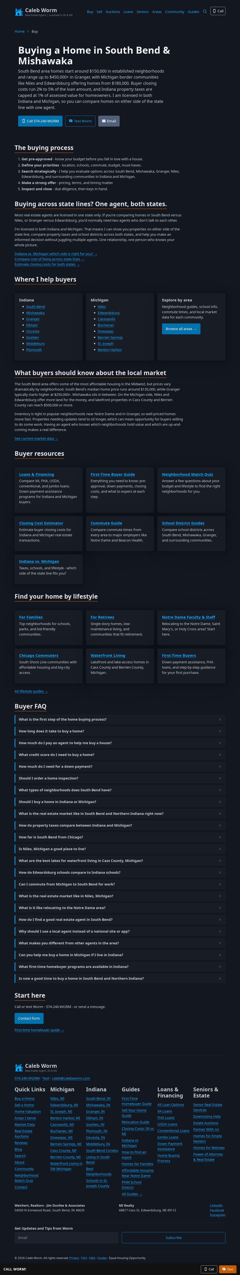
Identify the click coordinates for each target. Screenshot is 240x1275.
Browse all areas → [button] (181, 328)
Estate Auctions (205, 1123)
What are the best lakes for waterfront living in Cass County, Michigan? (81, 860)
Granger (33, 319)
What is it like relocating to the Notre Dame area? (62, 908)
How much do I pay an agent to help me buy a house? (65, 743)
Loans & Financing (36, 474)
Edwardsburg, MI (64, 1105)
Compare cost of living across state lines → (50, 259)
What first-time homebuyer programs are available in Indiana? (74, 966)
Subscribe (174, 1237)
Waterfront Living (108, 655)
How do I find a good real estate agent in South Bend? (66, 919)
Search (20, 1155)
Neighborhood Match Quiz (187, 474)
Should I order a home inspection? (48, 778)
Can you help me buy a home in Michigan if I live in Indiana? (71, 955)
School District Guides (183, 523)
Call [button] (211, 1269)
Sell (99, 11)
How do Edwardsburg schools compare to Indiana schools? (70, 872)
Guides (193, 11)
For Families (31, 617)
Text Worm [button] (83, 121)
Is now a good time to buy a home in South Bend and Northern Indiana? (81, 978)
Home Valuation (28, 1111)
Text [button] (230, 1269)
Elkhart (32, 325)
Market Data (25, 1124)
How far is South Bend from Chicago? (51, 837)
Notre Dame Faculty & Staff (188, 617)
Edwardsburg (108, 312)
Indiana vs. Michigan (39, 561)
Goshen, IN (95, 1124)
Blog (18, 1149)
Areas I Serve (25, 1118)
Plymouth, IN (96, 1131)
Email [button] (111, 121)
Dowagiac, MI (61, 1137)
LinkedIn (216, 1205)
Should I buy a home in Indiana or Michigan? (57, 802)
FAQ (84, 1258)
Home (20, 31)
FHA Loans (166, 1117)
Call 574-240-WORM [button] (43, 121)
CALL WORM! (15, 1269)
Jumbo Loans (168, 1137)
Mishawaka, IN (98, 1105)
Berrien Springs (110, 337)
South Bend (35, 306)
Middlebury (35, 343)
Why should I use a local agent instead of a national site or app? (74, 931)
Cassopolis (106, 319)
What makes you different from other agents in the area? (69, 943)
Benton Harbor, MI (65, 1118)
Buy (90, 11)
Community (174, 11)
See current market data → (36, 438)
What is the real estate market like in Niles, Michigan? (66, 896)
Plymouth (34, 349)
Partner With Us (206, 1129)
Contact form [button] (29, 1018)
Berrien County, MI (65, 1157)
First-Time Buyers (179, 655)
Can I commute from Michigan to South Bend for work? (67, 884)
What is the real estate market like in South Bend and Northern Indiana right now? (91, 813)
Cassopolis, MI (62, 1124)
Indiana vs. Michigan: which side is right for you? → (56, 253)
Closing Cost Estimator (41, 523)
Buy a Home (24, 1098)
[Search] (205, 11)
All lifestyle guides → (31, 691)
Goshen (32, 337)
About (19, 1162)
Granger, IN (95, 1111)
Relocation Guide (135, 1122)
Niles (102, 306)
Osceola (32, 331)
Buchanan (106, 325)
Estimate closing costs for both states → (47, 264)
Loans (128, 11)
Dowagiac (106, 331)
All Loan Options (170, 1104)
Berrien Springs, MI (66, 1144)
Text (45, 1078)
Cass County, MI (63, 1150)
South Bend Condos (102, 1150)
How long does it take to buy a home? (51, 731)
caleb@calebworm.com (71, 1078)
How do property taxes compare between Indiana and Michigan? (75, 825)
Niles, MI (57, 1098)
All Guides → (132, 1194)
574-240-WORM (27, 1078)
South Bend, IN (98, 1098)
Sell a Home (24, 1105)
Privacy (74, 1258)
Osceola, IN (95, 1137)
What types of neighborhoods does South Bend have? (65, 790)
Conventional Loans (173, 1130)
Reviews (21, 1142)
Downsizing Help (207, 1116)
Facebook (217, 1210)
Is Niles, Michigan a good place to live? (52, 849)
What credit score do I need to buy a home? (56, 754)
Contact (21, 1187)
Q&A (92, 1258)
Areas (157, 11)
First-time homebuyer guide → (39, 1030)
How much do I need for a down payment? (55, 766)
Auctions (113, 11)
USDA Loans (167, 1124)
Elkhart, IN (94, 1118)
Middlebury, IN (98, 1144)
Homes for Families (137, 1163)
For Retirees (102, 617)
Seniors (143, 11)
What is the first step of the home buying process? (63, 719)
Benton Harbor (110, 349)
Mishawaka (35, 312)
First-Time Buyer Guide (113, 474)
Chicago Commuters (38, 655)
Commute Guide (106, 523)
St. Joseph (105, 343)
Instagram (217, 1215)
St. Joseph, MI (61, 1111)
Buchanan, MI (61, 1131)
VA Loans (164, 1111)
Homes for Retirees (209, 1147)
